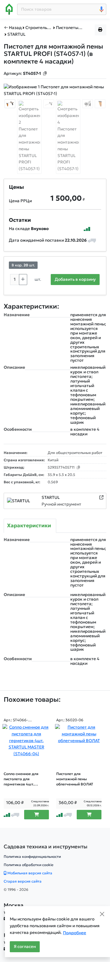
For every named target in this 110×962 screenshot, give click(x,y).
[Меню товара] (100, 29)
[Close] (102, 914)
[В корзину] (36, 815)
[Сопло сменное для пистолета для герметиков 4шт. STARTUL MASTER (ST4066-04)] (26, 740)
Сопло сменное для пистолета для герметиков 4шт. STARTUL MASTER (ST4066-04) (21, 784)
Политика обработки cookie (28, 864)
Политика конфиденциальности (32, 856)
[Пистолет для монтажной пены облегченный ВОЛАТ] (79, 734)
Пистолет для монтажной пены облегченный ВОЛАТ (74, 779)
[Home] (9, 9)
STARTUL (51, 497)
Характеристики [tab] (29, 525)
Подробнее (74, 932)
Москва (14, 905)
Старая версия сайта (23, 881)
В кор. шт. (23, 265)
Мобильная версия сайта (29, 873)
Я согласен (25, 946)
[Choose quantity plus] (23, 279)
